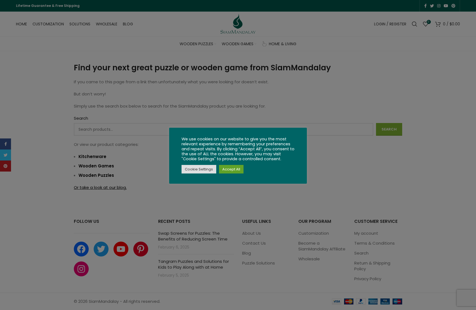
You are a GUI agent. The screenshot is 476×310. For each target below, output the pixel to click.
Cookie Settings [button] (199, 169)
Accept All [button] (231, 169)
